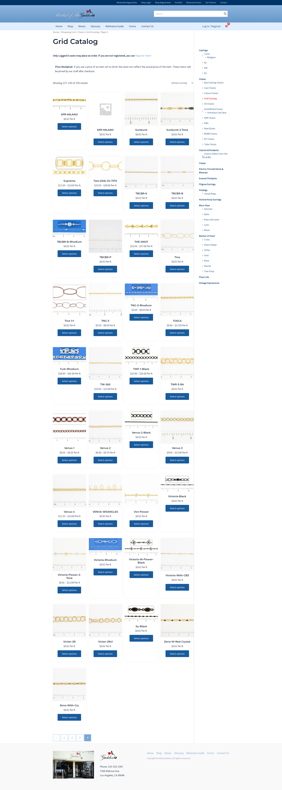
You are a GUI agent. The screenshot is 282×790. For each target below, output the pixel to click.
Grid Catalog (92, 32)
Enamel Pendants (208, 178)
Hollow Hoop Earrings (210, 199)
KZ (205, 73)
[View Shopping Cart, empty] (226, 26)
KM (205, 67)
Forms (210, 753)
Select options (69, 126)
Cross (207, 239)
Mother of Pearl (207, 235)
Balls (206, 214)
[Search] (225, 14)
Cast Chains (210, 87)
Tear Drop (209, 271)
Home (56, 32)
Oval (206, 255)
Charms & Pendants (209, 150)
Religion (211, 57)
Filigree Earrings (207, 184)
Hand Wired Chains (213, 109)
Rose (206, 260)
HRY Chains (209, 117)
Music (207, 230)
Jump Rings (210, 193)
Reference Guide (195, 753)
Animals (208, 208)
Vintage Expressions (209, 282)
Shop (159, 753)
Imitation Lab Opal (216, 112)
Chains (81, 32)
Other (207, 250)
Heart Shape (210, 244)
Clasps (202, 163)
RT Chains (209, 138)
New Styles (209, 128)
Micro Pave (204, 205)
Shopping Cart (68, 32)
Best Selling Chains (214, 82)
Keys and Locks (211, 219)
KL (205, 62)
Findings (203, 190)
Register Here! (143, 55)
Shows (168, 753)
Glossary (179, 753)
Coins (207, 53)
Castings (203, 50)
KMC (206, 123)
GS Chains (209, 103)
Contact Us (223, 753)
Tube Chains (210, 144)
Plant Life (204, 277)
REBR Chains (210, 133)
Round (207, 265)
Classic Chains (211, 93)
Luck (206, 224)
